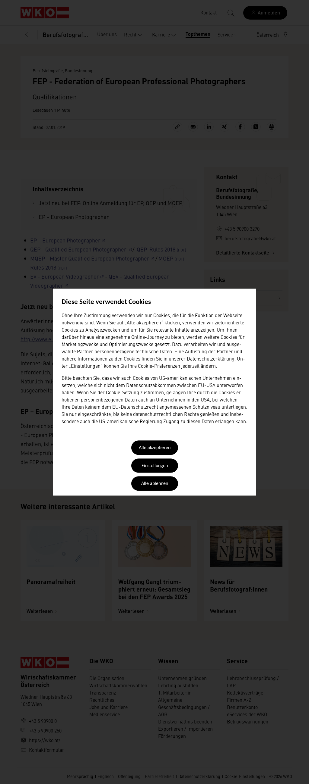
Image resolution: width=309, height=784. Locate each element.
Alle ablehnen (154, 484)
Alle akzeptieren (154, 448)
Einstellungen (155, 466)
